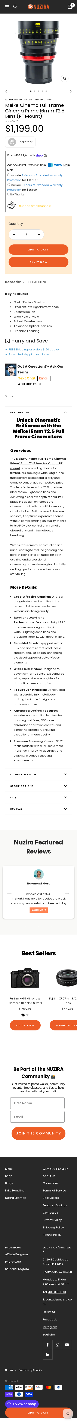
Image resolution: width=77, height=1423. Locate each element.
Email (43, 378)
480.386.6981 (29, 384)
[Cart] (70, 7)
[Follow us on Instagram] (57, 1345)
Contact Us (50, 1213)
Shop (8, 1176)
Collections (50, 1183)
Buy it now (38, 262)
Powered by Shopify (30, 1370)
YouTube (49, 1334)
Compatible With (23, 774)
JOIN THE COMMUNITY (38, 1133)
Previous (10, 892)
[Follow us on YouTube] (67, 1345)
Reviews (16, 809)
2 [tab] (32, 926)
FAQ (13, 797)
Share (9, 396)
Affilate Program (16, 1254)
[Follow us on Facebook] (47, 1345)
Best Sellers (51, 1198)
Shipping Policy (53, 1227)
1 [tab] (26, 926)
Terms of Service (54, 1190)
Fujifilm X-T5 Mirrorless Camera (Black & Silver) (25, 1000)
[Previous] (7, 91)
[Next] (70, 91)
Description (19, 412)
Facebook (50, 1319)
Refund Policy (52, 1235)
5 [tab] (51, 926)
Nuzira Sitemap (15, 1198)
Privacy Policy (52, 1220)
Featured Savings (55, 1205)
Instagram (50, 1327)
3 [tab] (38, 926)
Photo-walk (13, 1262)
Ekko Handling (15, 1190)
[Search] (15, 7)
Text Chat (27, 378)
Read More (38, 910)
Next (67, 892)
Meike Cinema (45, 99)
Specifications (21, 786)
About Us (49, 1176)
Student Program (17, 1269)
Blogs (9, 1183)
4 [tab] (45, 926)
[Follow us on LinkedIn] (47, 1354)
